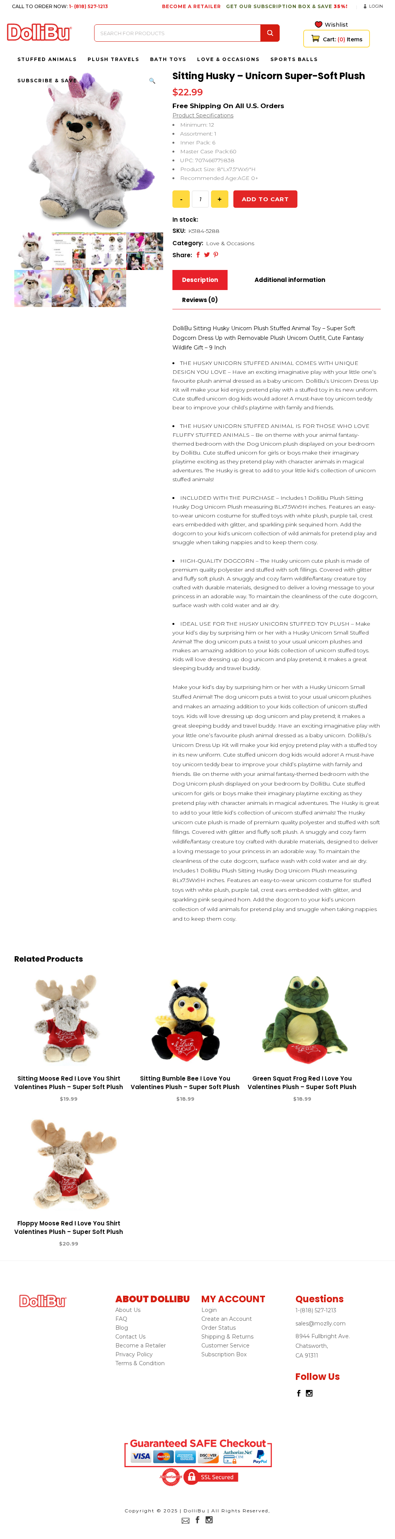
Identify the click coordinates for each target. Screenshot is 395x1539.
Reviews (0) (200, 300)
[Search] (270, 33)
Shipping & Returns (227, 1336)
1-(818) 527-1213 (315, 1310)
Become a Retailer (140, 1345)
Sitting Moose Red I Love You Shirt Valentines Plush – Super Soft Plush (68, 1082)
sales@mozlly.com (320, 1323)
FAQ (121, 1318)
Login (376, 6)
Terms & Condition (140, 1363)
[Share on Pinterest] (216, 255)
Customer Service (225, 1345)
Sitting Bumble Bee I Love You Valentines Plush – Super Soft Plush (185, 1082)
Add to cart (265, 199)
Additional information (290, 280)
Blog (121, 1327)
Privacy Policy (134, 1354)
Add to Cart (40, 1099)
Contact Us (130, 1336)
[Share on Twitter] (207, 255)
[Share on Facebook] (198, 255)
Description (200, 280)
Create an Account (226, 1318)
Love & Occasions (230, 243)
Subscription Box (223, 1354)
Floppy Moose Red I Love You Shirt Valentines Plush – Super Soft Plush (68, 1227)
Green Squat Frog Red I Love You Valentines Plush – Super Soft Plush (302, 1082)
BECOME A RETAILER (191, 6)
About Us (127, 1310)
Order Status (218, 1327)
